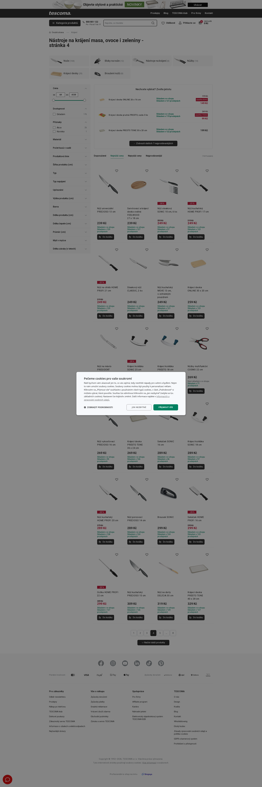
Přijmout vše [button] (166, 407)
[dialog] (131, 393)
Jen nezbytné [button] (139, 407)
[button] (98, 407)
